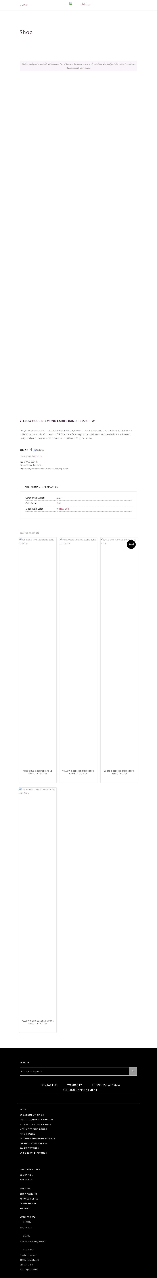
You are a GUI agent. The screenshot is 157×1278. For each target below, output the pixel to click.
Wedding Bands (35, 465)
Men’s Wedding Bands (33, 1129)
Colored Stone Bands (34, 1143)
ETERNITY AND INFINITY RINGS (38, 1138)
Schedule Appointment (79, 1090)
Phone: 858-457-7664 (105, 1085)
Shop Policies (28, 1194)
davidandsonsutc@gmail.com (33, 1241)
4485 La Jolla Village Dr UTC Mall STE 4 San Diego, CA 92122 (30, 1265)
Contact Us (48, 1085)
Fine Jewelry (27, 1133)
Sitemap (25, 1208)
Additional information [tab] (41, 487)
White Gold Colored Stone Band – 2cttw (119, 772)
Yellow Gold (63, 508)
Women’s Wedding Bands (35, 1124)
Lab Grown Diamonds (33, 1152)
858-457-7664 (26, 1227)
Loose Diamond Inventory (36, 1119)
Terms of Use (28, 1203)
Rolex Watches (29, 1148)
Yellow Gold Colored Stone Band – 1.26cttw (78, 772)
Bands (27, 468)
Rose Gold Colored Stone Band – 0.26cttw (37, 772)
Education (26, 1174)
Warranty (74, 1085)
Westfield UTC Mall (28, 1255)
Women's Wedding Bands (57, 468)
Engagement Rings (32, 1115)
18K (59, 503)
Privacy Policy (29, 1198)
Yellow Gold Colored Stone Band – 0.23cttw (38, 1022)
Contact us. (37, 456)
